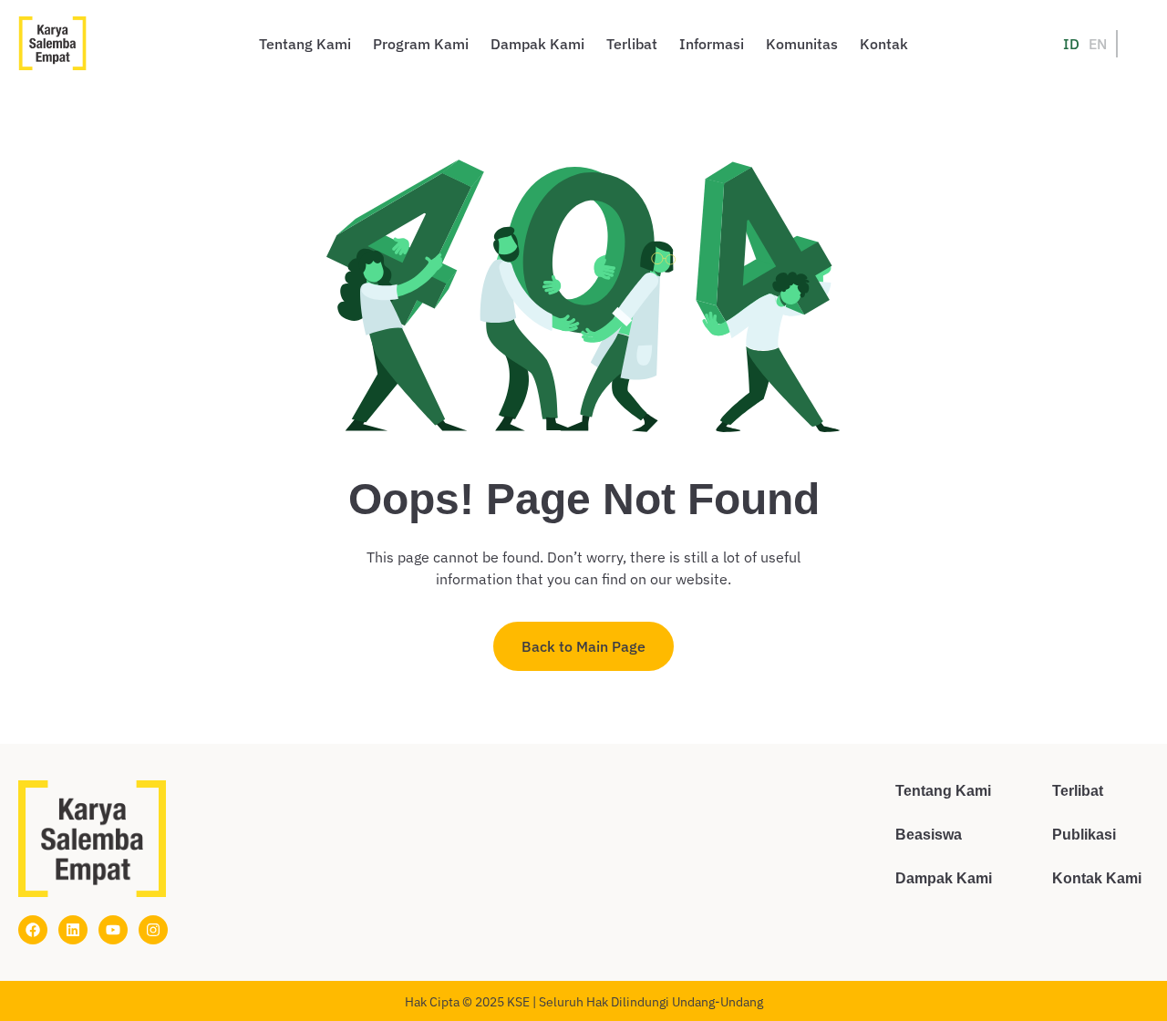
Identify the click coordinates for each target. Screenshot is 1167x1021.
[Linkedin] (73, 929)
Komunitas (802, 44)
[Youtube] (113, 929)
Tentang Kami (305, 44)
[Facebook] (32, 929)
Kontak (884, 44)
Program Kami (421, 44)
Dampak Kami (537, 44)
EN (1098, 44)
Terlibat (631, 44)
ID (1071, 44)
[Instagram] (153, 929)
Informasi (711, 44)
